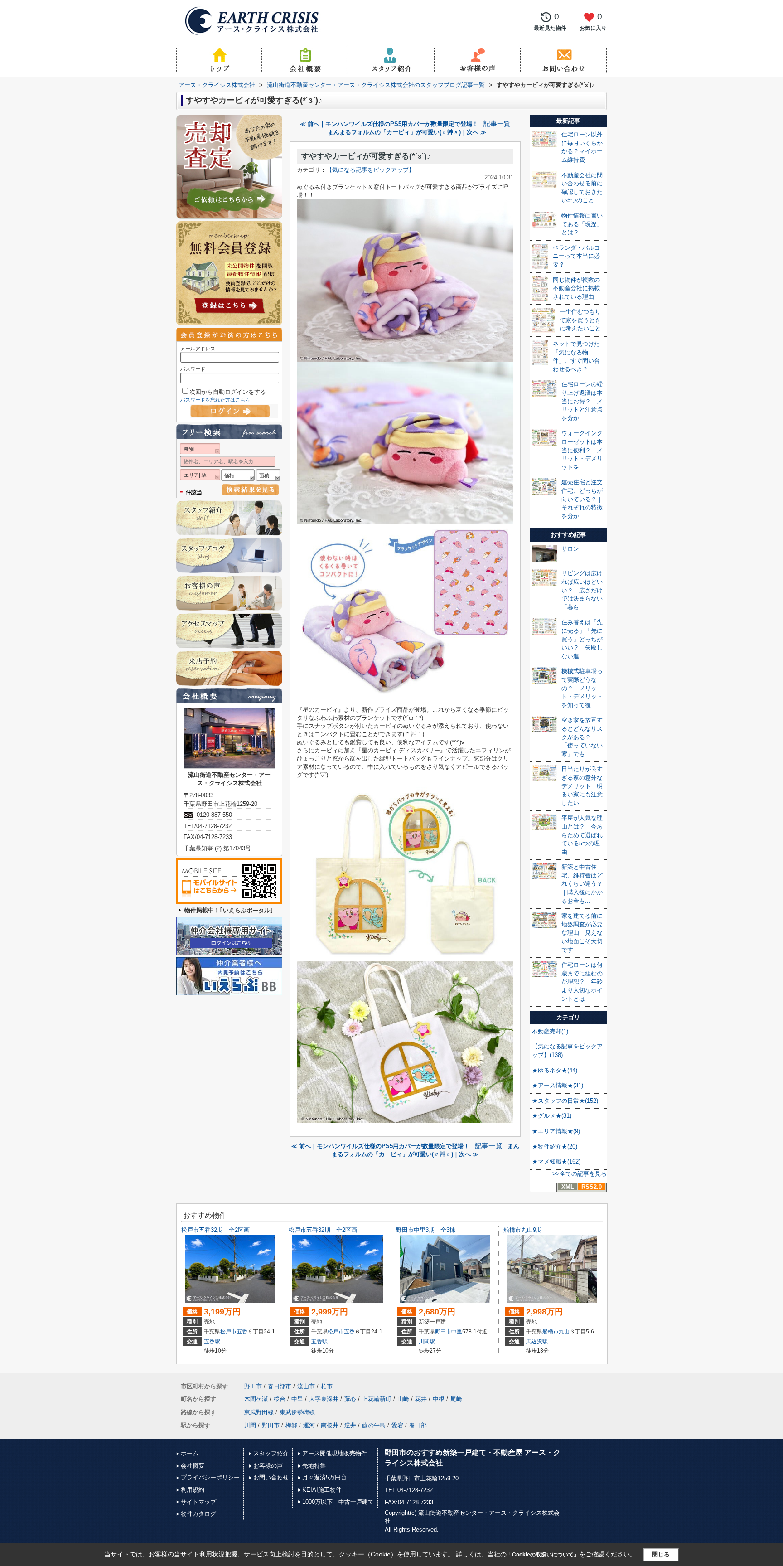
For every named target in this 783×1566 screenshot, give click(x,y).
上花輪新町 (377, 1399)
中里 (456, 1331)
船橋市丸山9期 (522, 1230)
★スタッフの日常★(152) (565, 1100)
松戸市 (228, 1331)
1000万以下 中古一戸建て (338, 1501)
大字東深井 (323, 1399)
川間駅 (427, 1341)
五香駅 (212, 1341)
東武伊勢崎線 (297, 1412)
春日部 (418, 1425)
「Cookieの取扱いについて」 (543, 1554)
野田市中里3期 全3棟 (425, 1230)
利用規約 (192, 1489)
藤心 (350, 1399)
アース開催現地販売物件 (334, 1453)
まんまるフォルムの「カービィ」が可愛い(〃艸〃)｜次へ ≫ (407, 132)
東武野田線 (259, 1412)
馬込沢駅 (537, 1341)
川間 (250, 1425)
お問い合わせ (271, 1477)
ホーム (189, 1453)
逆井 (350, 1425)
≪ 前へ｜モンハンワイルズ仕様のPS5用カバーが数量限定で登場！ (389, 124)
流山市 (306, 1386)
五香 (242, 1331)
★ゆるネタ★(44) (554, 1070)
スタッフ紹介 (271, 1453)
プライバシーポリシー (210, 1477)
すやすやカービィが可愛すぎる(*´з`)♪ (366, 156)
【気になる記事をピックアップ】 (370, 169)
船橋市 (550, 1331)
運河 (309, 1425)
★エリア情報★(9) (556, 1131)
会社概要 (192, 1465)
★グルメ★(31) (551, 1115)
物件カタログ (198, 1513)
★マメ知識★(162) (556, 1161)
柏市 (327, 1386)
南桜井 (329, 1425)
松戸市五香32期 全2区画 (215, 1230)
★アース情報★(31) (557, 1085)
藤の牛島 (374, 1425)
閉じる (661, 1554)
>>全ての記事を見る (579, 1173)
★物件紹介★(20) (554, 1146)
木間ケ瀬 (256, 1399)
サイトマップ (198, 1501)
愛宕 (397, 1425)
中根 (439, 1399)
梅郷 (291, 1425)
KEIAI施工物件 (322, 1489)
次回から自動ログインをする (227, 391)
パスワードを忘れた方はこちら (215, 399)
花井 (421, 1399)
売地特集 (314, 1465)
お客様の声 (268, 1465)
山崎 (403, 1399)
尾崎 (456, 1399)
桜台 (279, 1399)
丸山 (564, 1331)
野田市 (443, 1331)
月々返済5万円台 (324, 1477)
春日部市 (279, 1386)
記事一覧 (497, 123)
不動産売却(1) (550, 1031)
